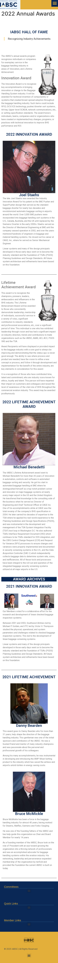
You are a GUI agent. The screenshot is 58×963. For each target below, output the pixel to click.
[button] (29, 890)
